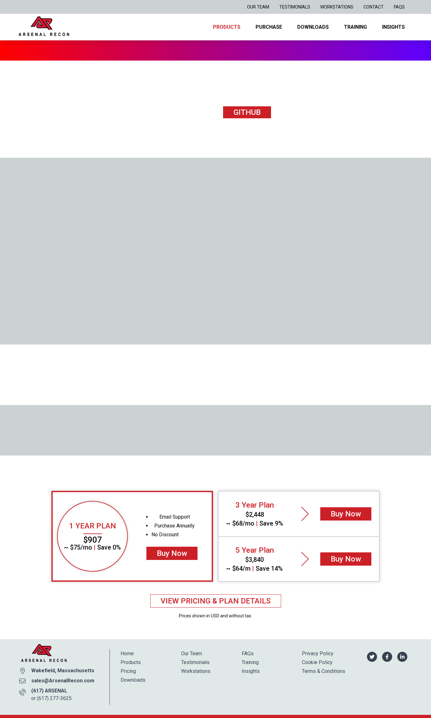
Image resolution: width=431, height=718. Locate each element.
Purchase (269, 27)
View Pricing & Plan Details (216, 601)
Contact (373, 6)
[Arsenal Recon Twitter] (372, 656)
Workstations (336, 6)
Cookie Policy (317, 662)
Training (355, 27)
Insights (393, 27)
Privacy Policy (318, 653)
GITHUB (247, 112)
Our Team (258, 6)
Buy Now (172, 553)
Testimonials (294, 6)
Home (127, 653)
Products (226, 27)
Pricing (128, 671)
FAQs (399, 6)
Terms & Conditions (323, 671)
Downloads (313, 27)
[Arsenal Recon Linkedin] (402, 656)
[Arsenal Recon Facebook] (387, 656)
